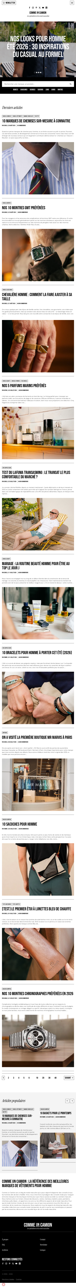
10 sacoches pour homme (19, 824)
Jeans (47, 90)
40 (56, 1077)
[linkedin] (46, 8)
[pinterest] (36, 8)
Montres (60, 90)
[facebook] (29, 8)
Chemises (32, 90)
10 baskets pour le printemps (55, 1113)
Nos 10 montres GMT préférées (23, 208)
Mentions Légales (8, 1279)
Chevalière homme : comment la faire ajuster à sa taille (37, 297)
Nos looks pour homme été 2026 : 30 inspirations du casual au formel (38, 47)
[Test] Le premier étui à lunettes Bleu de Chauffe (36, 909)
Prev (67, 1101)
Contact (42, 1239)
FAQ (3, 1244)
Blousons (40, 90)
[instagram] (33, 8)
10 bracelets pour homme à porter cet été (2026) (37, 652)
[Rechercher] (70, 84)
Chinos (53, 90)
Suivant (68, 1077)
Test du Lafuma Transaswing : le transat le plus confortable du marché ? (36, 475)
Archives (5, 1250)
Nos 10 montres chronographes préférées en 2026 (37, 993)
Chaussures (23, 90)
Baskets (15, 90)
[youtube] (43, 8)
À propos (5, 1239)
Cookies (19, 1279)
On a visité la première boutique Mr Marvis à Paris (37, 737)
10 (37, 1077)
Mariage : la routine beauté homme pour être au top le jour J (36, 566)
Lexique (42, 1250)
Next (72, 1101)
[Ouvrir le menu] (72, 3)
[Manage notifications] (3, 1284)
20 (43, 1077)
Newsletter (10, 2)
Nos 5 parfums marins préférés (24, 385)
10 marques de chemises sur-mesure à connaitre (36, 121)
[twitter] (40, 8)
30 (49, 1077)
